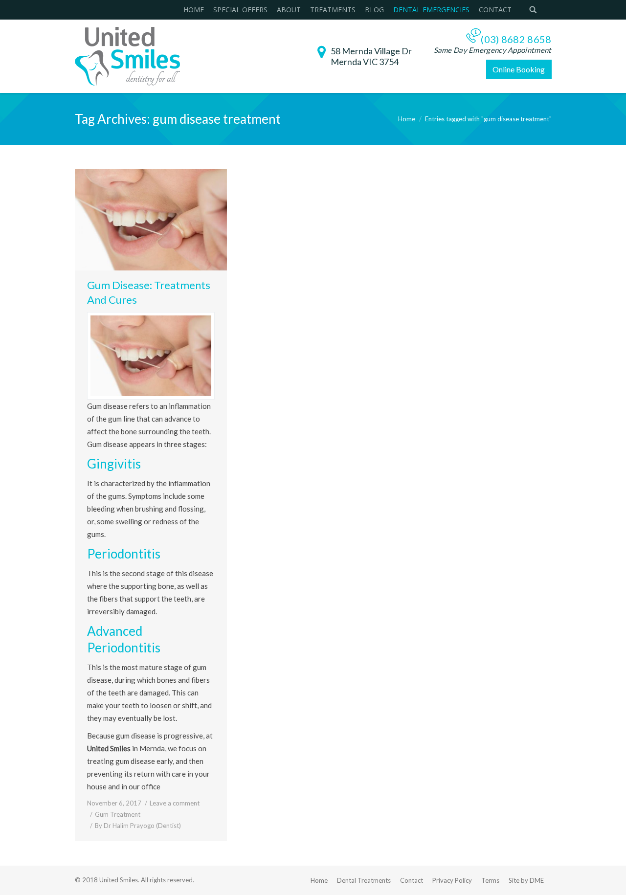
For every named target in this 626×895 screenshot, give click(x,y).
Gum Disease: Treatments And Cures (148, 292)
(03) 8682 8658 (516, 39)
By (138, 825)
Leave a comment (175, 803)
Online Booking (518, 69)
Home (406, 119)
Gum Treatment (117, 814)
